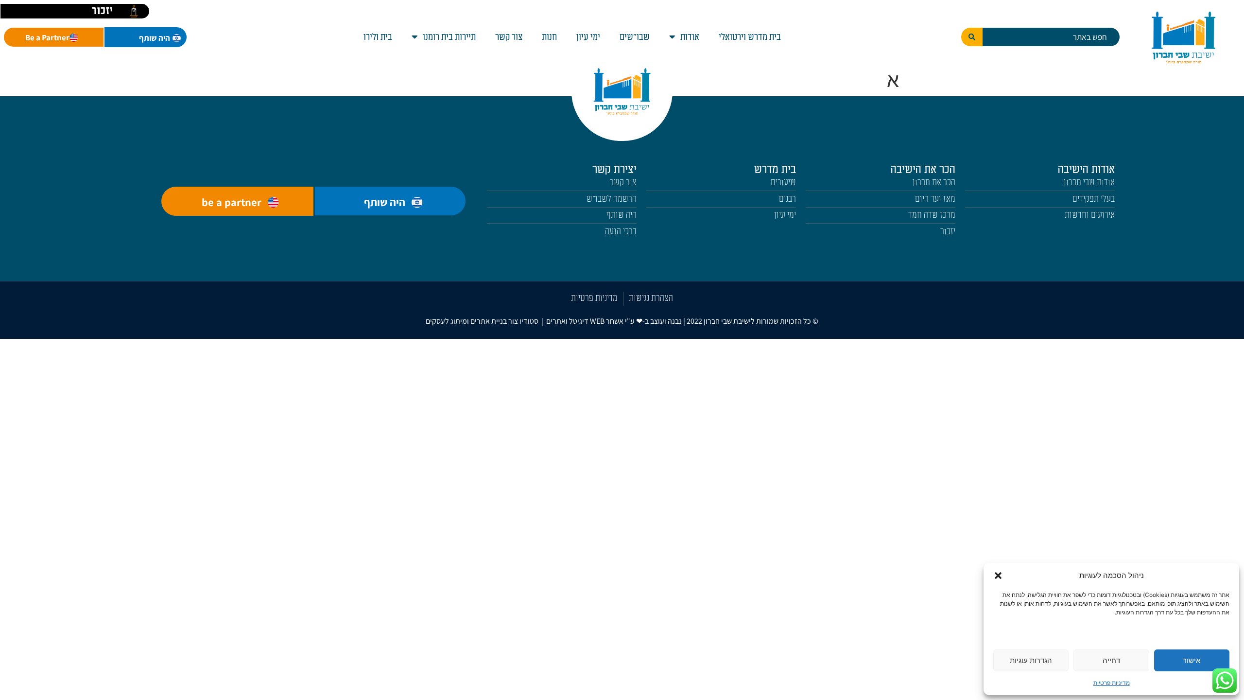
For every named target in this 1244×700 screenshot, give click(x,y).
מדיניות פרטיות (1111, 682)
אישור (1191, 660)
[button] (998, 575)
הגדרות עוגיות (1031, 660)
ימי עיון (588, 37)
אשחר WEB (606, 321)
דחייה (1111, 660)
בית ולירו (377, 37)
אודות (689, 37)
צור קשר (508, 37)
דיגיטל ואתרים (568, 321)
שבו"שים (635, 37)
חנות (549, 37)
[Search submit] (972, 37)
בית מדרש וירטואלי (750, 37)
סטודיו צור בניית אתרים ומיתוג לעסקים (482, 321)
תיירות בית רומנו (449, 37)
